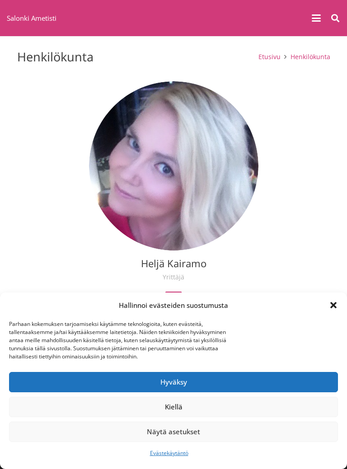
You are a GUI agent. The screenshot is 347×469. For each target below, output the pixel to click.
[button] (333, 305)
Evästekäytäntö (169, 453)
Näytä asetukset (173, 431)
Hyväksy (173, 381)
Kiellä (174, 406)
